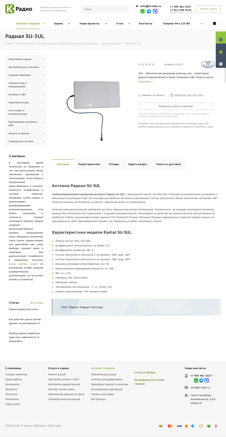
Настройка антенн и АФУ (63, 379)
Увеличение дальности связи (66, 394)
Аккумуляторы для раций (106, 389)
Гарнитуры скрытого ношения (109, 384)
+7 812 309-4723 (180, 10)
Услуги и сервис (58, 368)
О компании (13, 368)
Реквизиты (12, 399)
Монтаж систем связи (61, 389)
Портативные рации (103, 374)
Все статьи (36, 302)
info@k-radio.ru (150, 6)
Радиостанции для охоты (23, 309)
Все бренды (98, 399)
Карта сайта (12, 404)
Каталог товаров (103, 368)
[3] (146, 64)
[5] (153, 64)
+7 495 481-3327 (180, 6)
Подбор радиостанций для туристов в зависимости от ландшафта (24, 337)
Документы (12, 384)
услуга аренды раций (23, 263)
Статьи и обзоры (145, 372)
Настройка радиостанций (64, 384)
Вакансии (11, 389)
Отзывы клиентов (16, 374)
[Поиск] (124, 9)
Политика (11, 394)
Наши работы (13, 379)
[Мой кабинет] (214, 23)
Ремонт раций (57, 374)
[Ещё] (202, 23)
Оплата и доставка (102, 394)
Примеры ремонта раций (64, 399)
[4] (150, 64)
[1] (140, 64)
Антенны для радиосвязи (106, 379)
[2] (143, 64)
